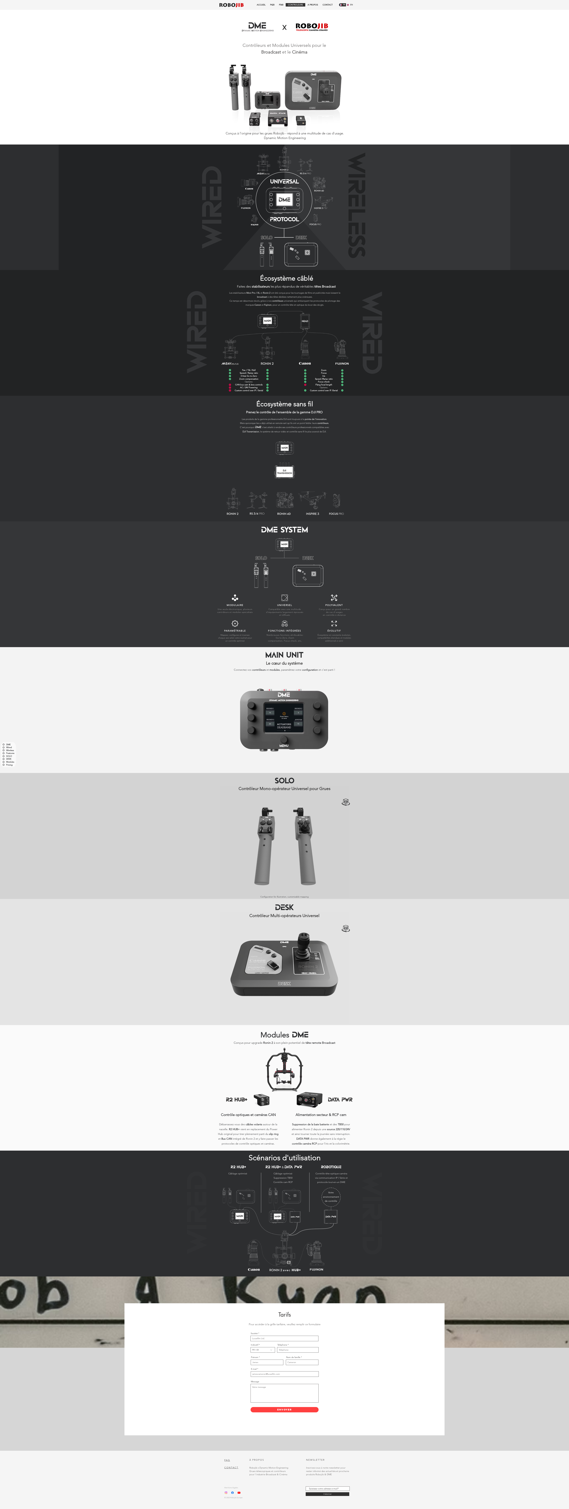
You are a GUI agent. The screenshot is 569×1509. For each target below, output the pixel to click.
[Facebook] (232, 1492)
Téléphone (282, 1345)
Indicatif (254, 1345)
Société (254, 1333)
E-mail (254, 1369)
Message (255, 1381)
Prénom (254, 1357)
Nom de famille (293, 1357)
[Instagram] (226, 1492)
